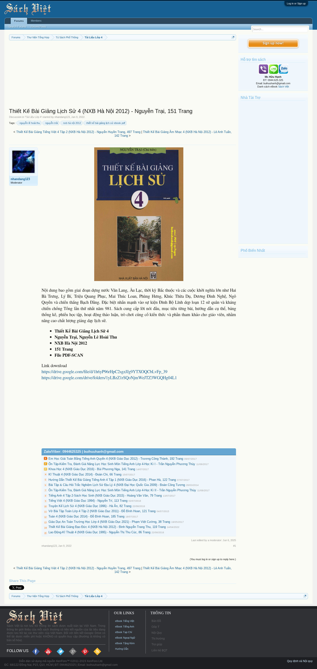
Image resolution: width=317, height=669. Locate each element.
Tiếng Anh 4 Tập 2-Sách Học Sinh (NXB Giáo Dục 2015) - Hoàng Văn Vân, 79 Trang (105, 495)
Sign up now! (273, 43)
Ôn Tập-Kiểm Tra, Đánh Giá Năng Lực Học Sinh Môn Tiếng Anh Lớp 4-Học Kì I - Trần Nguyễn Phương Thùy (122, 464)
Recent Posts (38, 26)
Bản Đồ (156, 621)
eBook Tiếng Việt (124, 621)
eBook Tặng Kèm (125, 643)
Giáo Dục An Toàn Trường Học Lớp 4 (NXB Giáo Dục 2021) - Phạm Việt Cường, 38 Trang (109, 522)
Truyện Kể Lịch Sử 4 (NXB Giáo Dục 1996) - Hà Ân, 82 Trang (90, 506)
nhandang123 (62, 117)
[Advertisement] (122, 75)
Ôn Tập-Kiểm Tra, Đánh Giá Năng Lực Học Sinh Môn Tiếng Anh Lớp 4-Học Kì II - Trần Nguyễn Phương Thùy (122, 490)
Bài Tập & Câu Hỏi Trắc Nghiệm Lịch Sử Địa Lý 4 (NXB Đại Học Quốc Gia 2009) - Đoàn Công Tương (117, 485)
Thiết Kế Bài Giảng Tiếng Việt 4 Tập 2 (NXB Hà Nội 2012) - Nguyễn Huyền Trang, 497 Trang (78, 132)
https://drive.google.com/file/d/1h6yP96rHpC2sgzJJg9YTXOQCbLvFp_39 (104, 371)
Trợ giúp (157, 644)
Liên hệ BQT (159, 650)
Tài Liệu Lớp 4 (33, 117)
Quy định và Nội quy (300, 661)
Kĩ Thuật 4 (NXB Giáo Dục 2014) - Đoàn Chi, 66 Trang (85, 474)
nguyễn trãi (51, 123)
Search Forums (17, 26)
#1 (234, 545)
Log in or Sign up (296, 3)
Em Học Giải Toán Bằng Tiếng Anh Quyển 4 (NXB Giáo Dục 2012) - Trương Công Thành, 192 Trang (116, 458)
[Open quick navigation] (233, 37)
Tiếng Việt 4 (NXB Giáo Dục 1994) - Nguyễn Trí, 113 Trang (88, 500)
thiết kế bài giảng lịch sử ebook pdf (105, 123)
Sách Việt (283, 86)
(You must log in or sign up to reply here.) (213, 559)
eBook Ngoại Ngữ (125, 637)
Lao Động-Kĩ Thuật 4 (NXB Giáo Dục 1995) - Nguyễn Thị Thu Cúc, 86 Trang (99, 532)
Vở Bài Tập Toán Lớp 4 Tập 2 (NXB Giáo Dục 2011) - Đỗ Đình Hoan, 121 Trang (102, 511)
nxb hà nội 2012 (72, 123)
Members (36, 20)
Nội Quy (157, 632)
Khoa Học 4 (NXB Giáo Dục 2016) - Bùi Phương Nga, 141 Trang (92, 469)
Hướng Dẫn (121, 648)
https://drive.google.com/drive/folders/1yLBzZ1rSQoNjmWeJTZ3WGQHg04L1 (109, 377)
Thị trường (158, 638)
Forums (19, 20)
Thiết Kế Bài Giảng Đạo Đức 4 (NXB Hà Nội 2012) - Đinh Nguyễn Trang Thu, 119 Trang (107, 527)
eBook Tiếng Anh (124, 626)
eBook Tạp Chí (123, 632)
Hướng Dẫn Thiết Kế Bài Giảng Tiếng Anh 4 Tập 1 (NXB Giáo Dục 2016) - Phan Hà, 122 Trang (112, 480)
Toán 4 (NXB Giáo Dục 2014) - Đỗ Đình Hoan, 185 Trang (86, 516)
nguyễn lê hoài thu (29, 123)
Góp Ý (155, 626)
